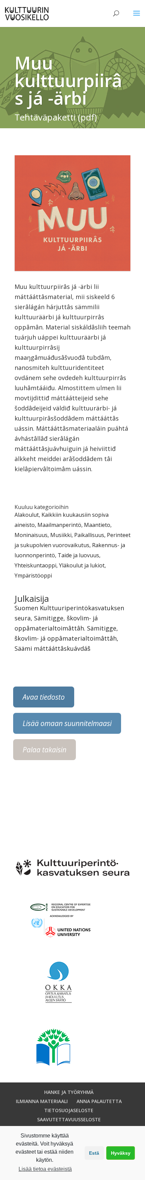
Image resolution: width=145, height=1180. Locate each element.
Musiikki (60, 535)
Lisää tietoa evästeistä (45, 1169)
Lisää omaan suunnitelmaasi (67, 723)
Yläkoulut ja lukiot (82, 565)
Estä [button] (94, 1153)
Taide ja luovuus (78, 555)
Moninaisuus (31, 535)
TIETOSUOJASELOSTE (68, 1110)
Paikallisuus (89, 535)
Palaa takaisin (44, 749)
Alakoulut (26, 514)
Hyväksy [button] (120, 1153)
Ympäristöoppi (33, 575)
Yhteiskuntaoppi (35, 565)
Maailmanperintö (59, 525)
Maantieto (97, 525)
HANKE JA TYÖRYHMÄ (69, 1092)
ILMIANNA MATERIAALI (42, 1101)
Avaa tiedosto (44, 697)
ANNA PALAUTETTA (99, 1101)
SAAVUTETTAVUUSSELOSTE (69, 1119)
